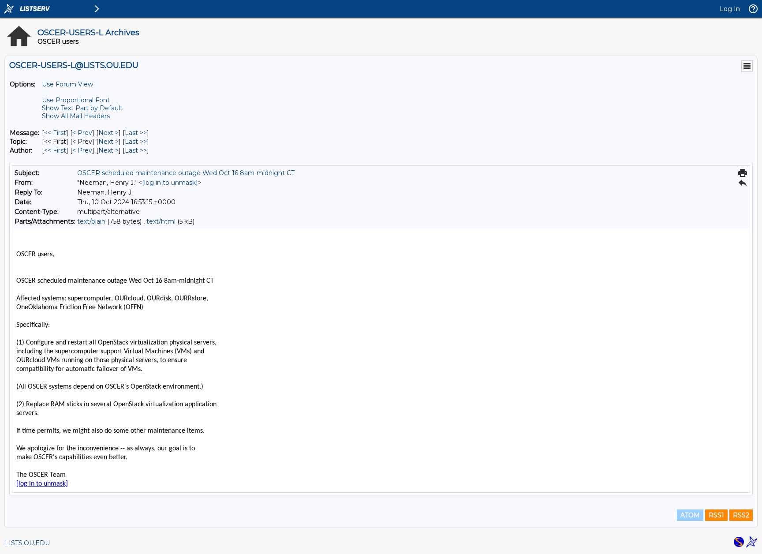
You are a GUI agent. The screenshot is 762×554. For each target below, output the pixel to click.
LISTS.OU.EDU (27, 543)
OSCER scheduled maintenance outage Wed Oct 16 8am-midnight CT (186, 173)
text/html (161, 221)
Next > (108, 133)
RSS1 (716, 515)
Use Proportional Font (76, 100)
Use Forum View (67, 84)
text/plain (91, 221)
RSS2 (741, 515)
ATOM (690, 515)
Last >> (136, 133)
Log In (730, 9)
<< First (55, 133)
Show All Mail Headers (76, 116)
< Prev (82, 133)
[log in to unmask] (170, 183)
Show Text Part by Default (82, 108)
